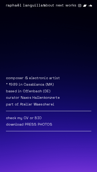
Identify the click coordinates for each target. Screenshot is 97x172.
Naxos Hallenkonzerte (40, 98)
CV (26, 118)
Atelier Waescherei (37, 104)
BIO (38, 118)
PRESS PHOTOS (39, 124)
